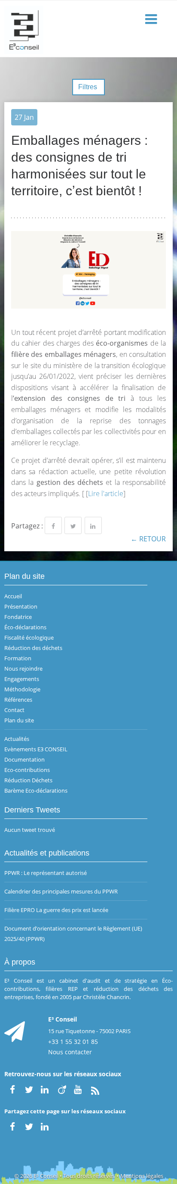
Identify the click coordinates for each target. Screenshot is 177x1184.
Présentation (20, 606)
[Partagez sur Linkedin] (93, 525)
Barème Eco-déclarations (35, 790)
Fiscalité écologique (29, 637)
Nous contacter (70, 1052)
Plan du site (19, 720)
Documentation (24, 759)
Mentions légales (141, 1176)
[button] (152, 19)
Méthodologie (22, 689)
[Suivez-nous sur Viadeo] (62, 1088)
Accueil (13, 596)
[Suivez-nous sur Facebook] (12, 1088)
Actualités (16, 739)
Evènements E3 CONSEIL (35, 749)
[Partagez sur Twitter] (73, 525)
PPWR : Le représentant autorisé (45, 873)
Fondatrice (18, 617)
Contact (14, 710)
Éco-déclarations (25, 627)
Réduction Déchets (28, 780)
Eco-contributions (27, 770)
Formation (17, 658)
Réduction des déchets (33, 648)
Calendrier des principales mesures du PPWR (61, 891)
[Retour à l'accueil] (88, 29)
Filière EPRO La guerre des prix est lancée (56, 910)
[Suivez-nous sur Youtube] (78, 1088)
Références (18, 699)
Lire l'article (105, 493)
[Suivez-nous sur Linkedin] (45, 1088)
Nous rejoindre (23, 668)
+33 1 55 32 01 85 (73, 1041)
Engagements (21, 679)
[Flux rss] (95, 1088)
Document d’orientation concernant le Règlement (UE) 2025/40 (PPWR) (73, 934)
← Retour (148, 539)
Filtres (88, 87)
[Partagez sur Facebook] (53, 525)
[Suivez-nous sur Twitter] (29, 1088)
